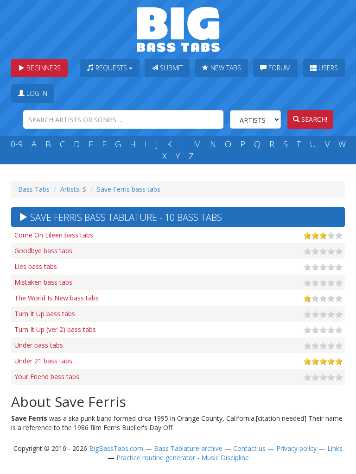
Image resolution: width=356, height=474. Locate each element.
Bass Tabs (34, 189)
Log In (36, 93)
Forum (279, 67)
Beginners (43, 67)
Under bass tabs (38, 345)
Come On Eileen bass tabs (53, 235)
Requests (111, 67)
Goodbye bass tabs (43, 250)
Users (327, 67)
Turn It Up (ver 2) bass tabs (55, 329)
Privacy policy (296, 448)
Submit (170, 67)
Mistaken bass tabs (43, 282)
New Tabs (225, 67)
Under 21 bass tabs (43, 360)
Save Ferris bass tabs (128, 189)
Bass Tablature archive (188, 448)
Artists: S (73, 189)
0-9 (17, 144)
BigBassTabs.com (116, 448)
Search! (313, 119)
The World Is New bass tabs (56, 297)
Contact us (249, 448)
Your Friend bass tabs (46, 376)
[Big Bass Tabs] (178, 28)
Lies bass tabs (35, 266)
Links (335, 448)
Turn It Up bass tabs (44, 313)
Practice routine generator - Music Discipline (182, 457)
